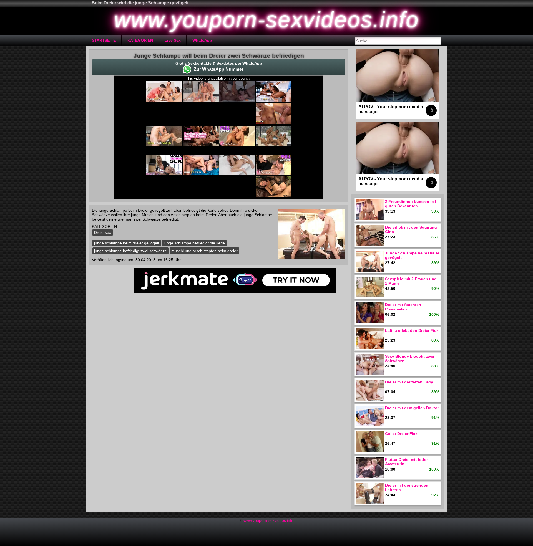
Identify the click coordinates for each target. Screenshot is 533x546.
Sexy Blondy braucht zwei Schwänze (409, 358)
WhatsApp (202, 40)
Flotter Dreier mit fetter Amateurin (406, 461)
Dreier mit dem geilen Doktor (412, 408)
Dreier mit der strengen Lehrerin (406, 487)
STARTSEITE (104, 40)
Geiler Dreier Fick (401, 433)
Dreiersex (102, 232)
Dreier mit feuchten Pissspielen (403, 306)
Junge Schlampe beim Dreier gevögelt (412, 255)
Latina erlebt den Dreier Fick (412, 330)
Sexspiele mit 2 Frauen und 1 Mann (411, 281)
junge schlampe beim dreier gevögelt (126, 243)
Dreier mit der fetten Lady (409, 382)
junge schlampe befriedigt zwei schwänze (130, 251)
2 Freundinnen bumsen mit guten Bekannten (410, 203)
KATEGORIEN (140, 40)
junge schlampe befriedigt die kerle (194, 243)
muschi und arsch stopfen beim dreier (204, 251)
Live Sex (173, 40)
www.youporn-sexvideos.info (268, 520)
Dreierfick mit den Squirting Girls (411, 229)
